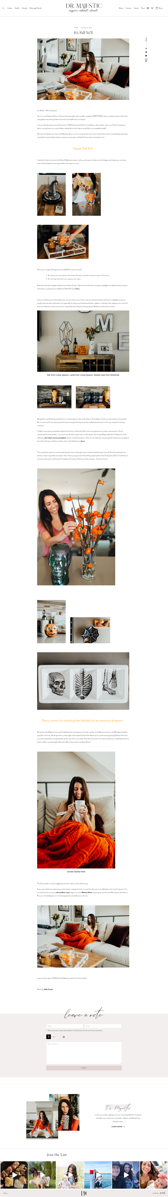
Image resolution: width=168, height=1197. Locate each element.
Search (136, 8)
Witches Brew (87, 892)
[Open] (14, 1175)
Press (143, 8)
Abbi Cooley (48, 989)
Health (17, 8)
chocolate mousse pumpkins (55, 438)
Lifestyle (24, 8)
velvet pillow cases (63, 892)
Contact (129, 8)
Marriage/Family (35, 8)
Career (9, 8)
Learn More (116, 1127)
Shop (160, 8)
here (78, 289)
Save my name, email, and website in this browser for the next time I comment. (75, 1030)
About (121, 8)
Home (76, 28)
